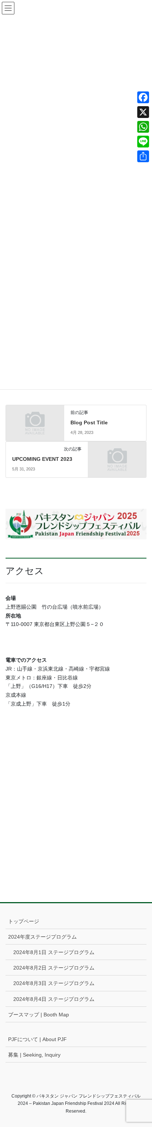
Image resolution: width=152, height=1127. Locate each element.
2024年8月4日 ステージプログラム (53, 999)
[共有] (143, 156)
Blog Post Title (89, 422)
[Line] (143, 141)
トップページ (23, 921)
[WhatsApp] (143, 126)
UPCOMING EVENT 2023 (42, 459)
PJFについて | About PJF (37, 1039)
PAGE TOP (141, 1086)
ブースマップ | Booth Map (38, 1015)
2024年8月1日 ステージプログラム (53, 952)
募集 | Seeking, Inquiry (34, 1055)
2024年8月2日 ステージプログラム (53, 968)
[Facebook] (143, 97)
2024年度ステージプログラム (42, 937)
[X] (143, 112)
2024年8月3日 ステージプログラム (53, 983)
